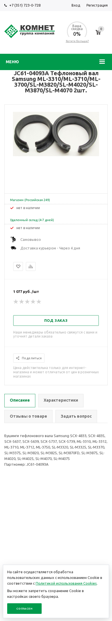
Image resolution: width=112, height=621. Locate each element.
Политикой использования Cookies (66, 583)
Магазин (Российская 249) (30, 200)
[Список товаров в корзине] (98, 35)
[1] (16, 302)
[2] (22, 302)
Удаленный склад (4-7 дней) (32, 220)
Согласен (24, 608)
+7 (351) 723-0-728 (24, 5)
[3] (27, 302)
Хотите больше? (77, 41)
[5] (39, 302)
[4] (33, 302)
